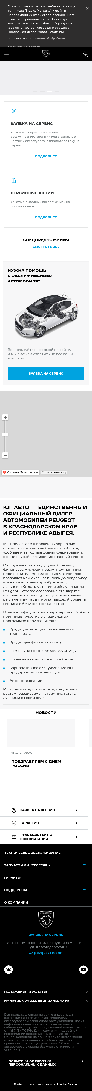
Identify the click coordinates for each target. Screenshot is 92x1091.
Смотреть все (46, 247)
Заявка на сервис (46, 373)
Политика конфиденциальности (36, 1001)
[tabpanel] (41, 751)
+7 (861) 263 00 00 (85, 54)
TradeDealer (67, 1084)
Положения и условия (26, 992)
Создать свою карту (54, 472)
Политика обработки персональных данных (32, 1063)
